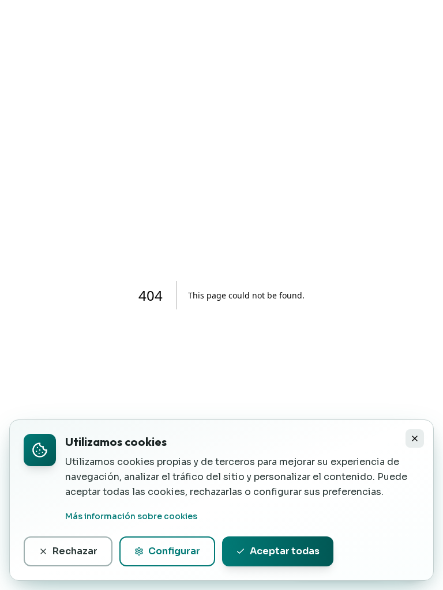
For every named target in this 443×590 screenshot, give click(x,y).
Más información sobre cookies (131, 516)
